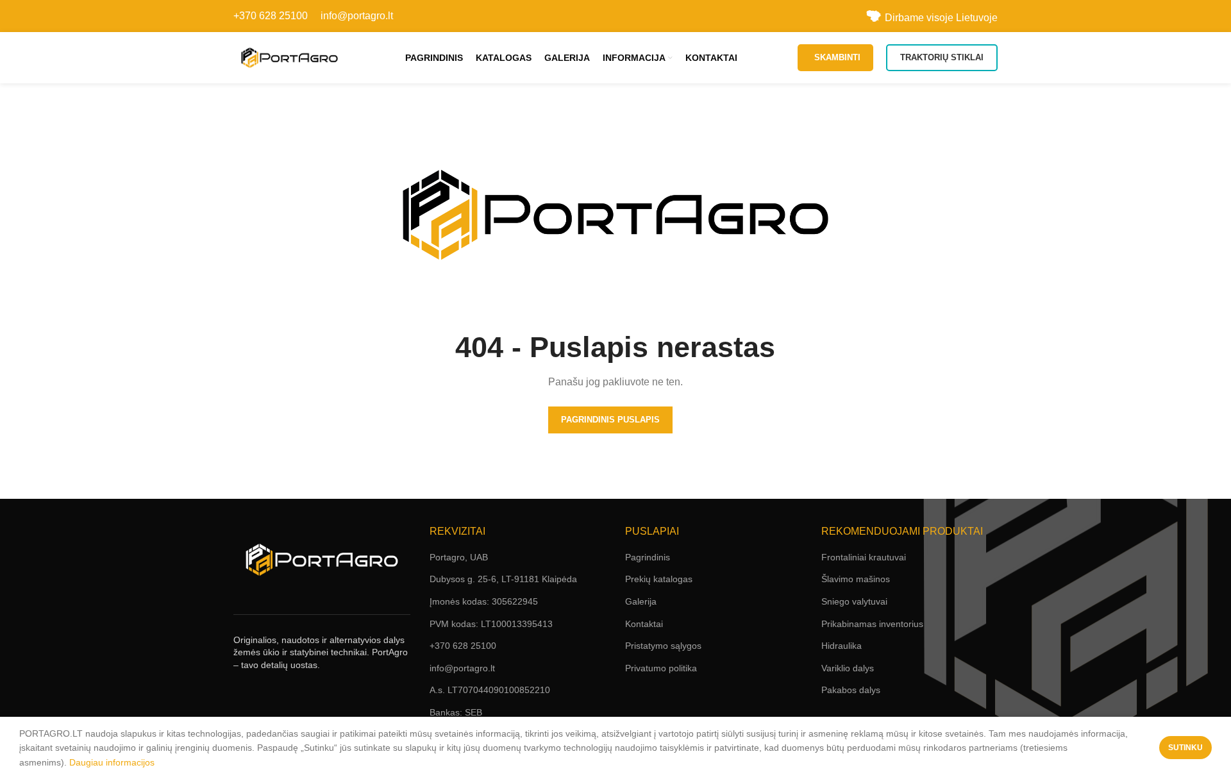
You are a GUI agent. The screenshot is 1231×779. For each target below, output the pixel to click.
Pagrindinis (647, 557)
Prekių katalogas (658, 579)
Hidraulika (841, 646)
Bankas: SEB (456, 712)
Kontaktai (644, 624)
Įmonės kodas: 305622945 (484, 601)
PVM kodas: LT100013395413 (491, 624)
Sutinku (1185, 747)
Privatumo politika (661, 668)
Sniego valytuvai (854, 601)
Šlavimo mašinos (855, 579)
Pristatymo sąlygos (663, 646)
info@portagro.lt (357, 15)
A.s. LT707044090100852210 (490, 690)
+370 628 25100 (270, 15)
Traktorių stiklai (942, 57)
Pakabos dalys (850, 690)
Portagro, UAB (459, 557)
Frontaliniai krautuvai (863, 557)
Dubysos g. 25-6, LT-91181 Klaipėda (503, 579)
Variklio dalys (847, 668)
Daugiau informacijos (112, 762)
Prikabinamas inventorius (872, 624)
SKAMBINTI (837, 57)
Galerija (641, 601)
